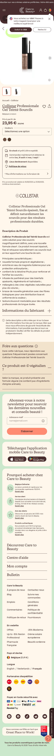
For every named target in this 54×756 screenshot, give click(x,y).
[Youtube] (44, 716)
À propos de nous (16, 590)
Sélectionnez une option (17, 131)
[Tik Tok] (27, 716)
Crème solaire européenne (35, 636)
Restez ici (42, 29)
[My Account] (40, 10)
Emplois (11, 602)
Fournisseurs (34, 617)
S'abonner (27, 431)
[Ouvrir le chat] (48, 738)
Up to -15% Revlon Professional (16, 636)
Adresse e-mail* (16, 417)
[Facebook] (18, 716)
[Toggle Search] (8, 10)
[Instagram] (9, 716)
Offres (10, 629)
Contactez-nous (36, 590)
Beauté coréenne (36, 642)
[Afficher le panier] (45, 10)
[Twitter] (36, 716)
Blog (9, 594)
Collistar (9, 106)
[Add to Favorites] (44, 106)
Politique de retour (17, 166)
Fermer (49, 19)
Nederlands (23, 668)
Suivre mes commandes (34, 596)
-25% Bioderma (35, 629)
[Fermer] (51, 709)
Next (50, 58)
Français (37, 668)
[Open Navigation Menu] (4, 10)
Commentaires (14, 609)
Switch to (21, 29)
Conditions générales (33, 604)
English (10, 668)
